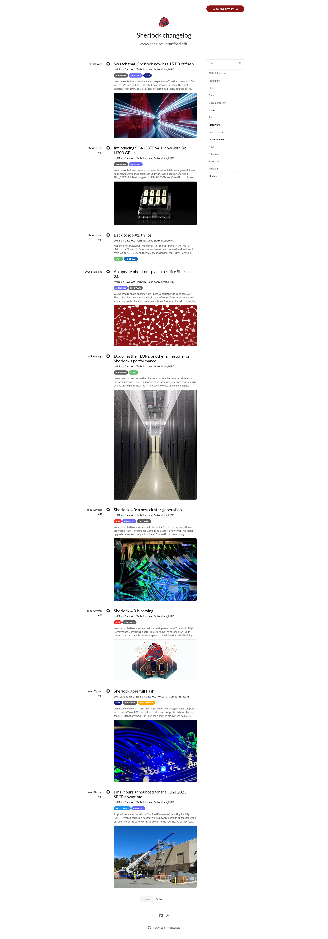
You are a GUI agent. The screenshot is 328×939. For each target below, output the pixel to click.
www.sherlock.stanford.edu (164, 43)
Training (213, 168)
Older (159, 899)
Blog (211, 87)
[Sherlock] (164, 22)
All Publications (217, 73)
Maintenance (216, 139)
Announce (214, 80)
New (211, 146)
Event (212, 110)
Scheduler (214, 154)
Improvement (216, 132)
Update (213, 176)
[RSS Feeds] (167, 915)
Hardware (214, 124)
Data (211, 95)
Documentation (217, 102)
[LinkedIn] (162, 915)
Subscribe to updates (225, 8)
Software (214, 161)
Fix (210, 117)
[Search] (240, 63)
